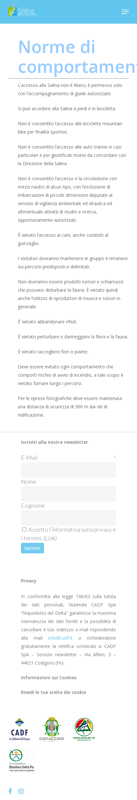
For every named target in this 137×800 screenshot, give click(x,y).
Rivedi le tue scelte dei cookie (53, 692)
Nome (28, 481)
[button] (125, 12)
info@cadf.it (60, 638)
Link (50, 538)
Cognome (33, 505)
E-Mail (68, 457)
